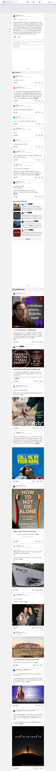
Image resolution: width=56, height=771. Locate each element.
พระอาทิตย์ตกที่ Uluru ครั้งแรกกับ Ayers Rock (26, 659)
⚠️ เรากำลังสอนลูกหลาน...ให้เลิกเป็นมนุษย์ (24, 330)
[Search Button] (7, 2)
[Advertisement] (28, 8)
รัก (19, 37)
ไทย (15, 37)
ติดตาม (22, 15)
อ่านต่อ (32, 338)
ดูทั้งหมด (28, 239)
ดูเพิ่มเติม (36, 98)
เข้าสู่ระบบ (50, 2)
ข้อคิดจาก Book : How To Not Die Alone (24, 531)
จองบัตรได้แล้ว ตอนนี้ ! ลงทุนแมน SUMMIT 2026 (26, 369)
